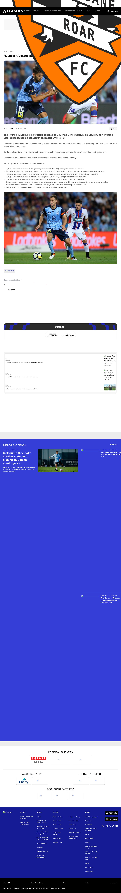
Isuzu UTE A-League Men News (26, 817)
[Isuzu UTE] (38, 760)
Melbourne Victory (74, 817)
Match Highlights (42, 843)
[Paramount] (60, 796)
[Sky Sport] (76, 796)
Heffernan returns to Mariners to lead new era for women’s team (21, 389)
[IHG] (97, 781)
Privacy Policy (18, 283)
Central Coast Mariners (57, 833)
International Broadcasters (41, 856)
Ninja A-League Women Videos (41, 821)
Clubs (89, 11)
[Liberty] (23, 781)
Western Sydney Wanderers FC (74, 837)
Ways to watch (89, 838)
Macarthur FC (57, 838)
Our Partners (89, 867)
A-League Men (9, 270)
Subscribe (11, 290)
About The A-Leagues (91, 817)
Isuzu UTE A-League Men (30, 11)
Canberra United (58, 828)
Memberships (70, 11)
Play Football (89, 871)
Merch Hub (88, 824)
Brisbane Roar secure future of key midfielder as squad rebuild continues (24, 362)
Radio (87, 842)
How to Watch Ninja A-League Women (42, 833)
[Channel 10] (44, 796)
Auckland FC (56, 821)
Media (87, 863)
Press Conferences (42, 851)
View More (114, 445)
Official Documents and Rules (91, 829)
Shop (64, 883)
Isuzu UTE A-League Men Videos (43, 827)
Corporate (88, 821)
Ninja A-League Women (52, 11)
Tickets (39, 817)
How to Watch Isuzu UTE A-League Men (42, 838)
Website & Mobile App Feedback (91, 852)
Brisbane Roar (57, 824)
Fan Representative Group (91, 847)
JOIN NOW (114, 11)
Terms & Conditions (37, 883)
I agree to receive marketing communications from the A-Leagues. (26, 285)
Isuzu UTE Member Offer (91, 858)
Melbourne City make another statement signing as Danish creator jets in (17, 458)
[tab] (52, 335)
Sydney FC (72, 828)
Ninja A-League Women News (25, 823)
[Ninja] (60, 760)
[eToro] (39, 781)
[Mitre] (81, 781)
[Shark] (82, 760)
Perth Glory (72, 824)
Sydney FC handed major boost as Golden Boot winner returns (21, 377)
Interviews (40, 847)
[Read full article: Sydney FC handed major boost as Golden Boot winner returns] (110, 375)
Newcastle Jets (73, 821)
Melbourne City (57, 842)
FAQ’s (87, 834)
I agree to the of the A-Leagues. (20, 283)
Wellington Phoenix (74, 832)
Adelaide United (57, 817)
